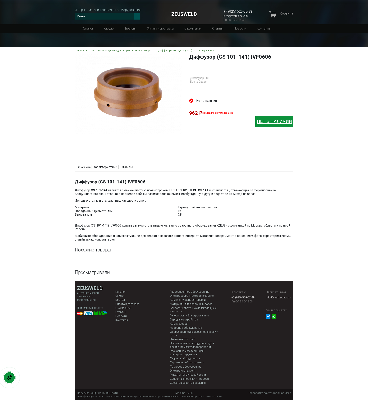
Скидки (109, 28)
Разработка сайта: (269, 392)
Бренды (130, 28)
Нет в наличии (274, 121)
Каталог (88, 28)
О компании (192, 28)
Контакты (263, 28)
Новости (240, 28)
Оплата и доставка (160, 28)
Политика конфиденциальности (97, 392)
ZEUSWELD (184, 14)
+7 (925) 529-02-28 (237, 11)
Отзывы (217, 28)
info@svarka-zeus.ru (236, 15)
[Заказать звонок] (9, 377)
